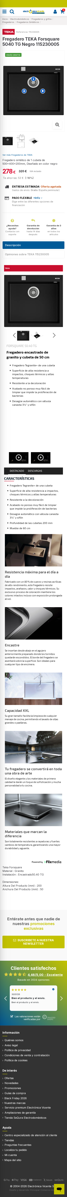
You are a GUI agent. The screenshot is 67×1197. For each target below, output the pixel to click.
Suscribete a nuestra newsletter (36, 942)
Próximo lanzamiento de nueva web (33, 3)
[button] (23, 335)
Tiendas (9, 1140)
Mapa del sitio (12, 1160)
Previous (5, 998)
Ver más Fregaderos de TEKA (17, 155)
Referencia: (22, 32)
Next (61, 998)
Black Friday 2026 (15, 1098)
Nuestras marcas (15, 1103)
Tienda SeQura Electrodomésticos (25, 1118)
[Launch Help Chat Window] (59, 1189)
